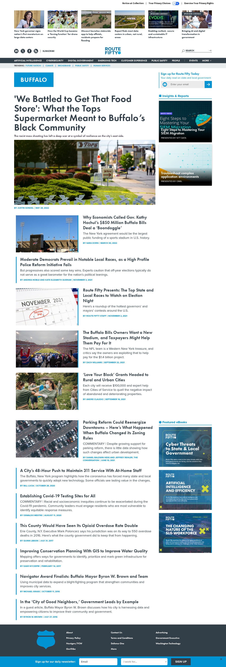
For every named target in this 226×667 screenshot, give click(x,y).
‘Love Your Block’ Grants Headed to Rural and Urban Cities (115, 377)
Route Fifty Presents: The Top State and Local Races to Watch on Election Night (118, 295)
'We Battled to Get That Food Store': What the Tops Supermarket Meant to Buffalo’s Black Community (79, 113)
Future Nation (33, 65)
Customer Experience (134, 60)
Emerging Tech (107, 60)
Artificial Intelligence (28, 60)
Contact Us (116, 632)
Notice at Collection (133, 3)
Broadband (64, 65)
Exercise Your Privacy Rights (199, 3)
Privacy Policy (73, 637)
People (176, 60)
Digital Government (80, 60)
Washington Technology (168, 643)
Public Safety (159, 60)
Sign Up (181, 662)
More (205, 60)
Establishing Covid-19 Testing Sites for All (57, 496)
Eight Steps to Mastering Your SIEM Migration (183, 131)
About (69, 632)
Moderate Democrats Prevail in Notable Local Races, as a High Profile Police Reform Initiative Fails (84, 262)
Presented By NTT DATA (173, 138)
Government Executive (167, 637)
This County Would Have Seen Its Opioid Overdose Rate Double (79, 525)
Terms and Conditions (122, 637)
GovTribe (71, 648)
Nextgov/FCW (74, 643)
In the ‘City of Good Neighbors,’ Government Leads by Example (79, 601)
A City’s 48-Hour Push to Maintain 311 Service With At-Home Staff (80, 470)
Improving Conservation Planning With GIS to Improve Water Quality (84, 551)
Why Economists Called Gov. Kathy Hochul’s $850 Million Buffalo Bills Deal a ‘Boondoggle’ (115, 222)
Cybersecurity (54, 60)
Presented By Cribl (171, 181)
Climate (49, 65)
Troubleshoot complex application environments (180, 175)
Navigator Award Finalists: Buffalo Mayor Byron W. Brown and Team (84, 576)
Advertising (162, 632)
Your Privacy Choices (160, 3)
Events (193, 60)
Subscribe (48, 51)
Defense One (117, 643)
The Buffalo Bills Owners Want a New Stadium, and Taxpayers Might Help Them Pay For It (117, 338)
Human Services (101, 65)
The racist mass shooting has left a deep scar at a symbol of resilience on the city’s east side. (69, 136)
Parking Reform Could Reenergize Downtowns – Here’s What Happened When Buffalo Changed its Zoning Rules (118, 430)
